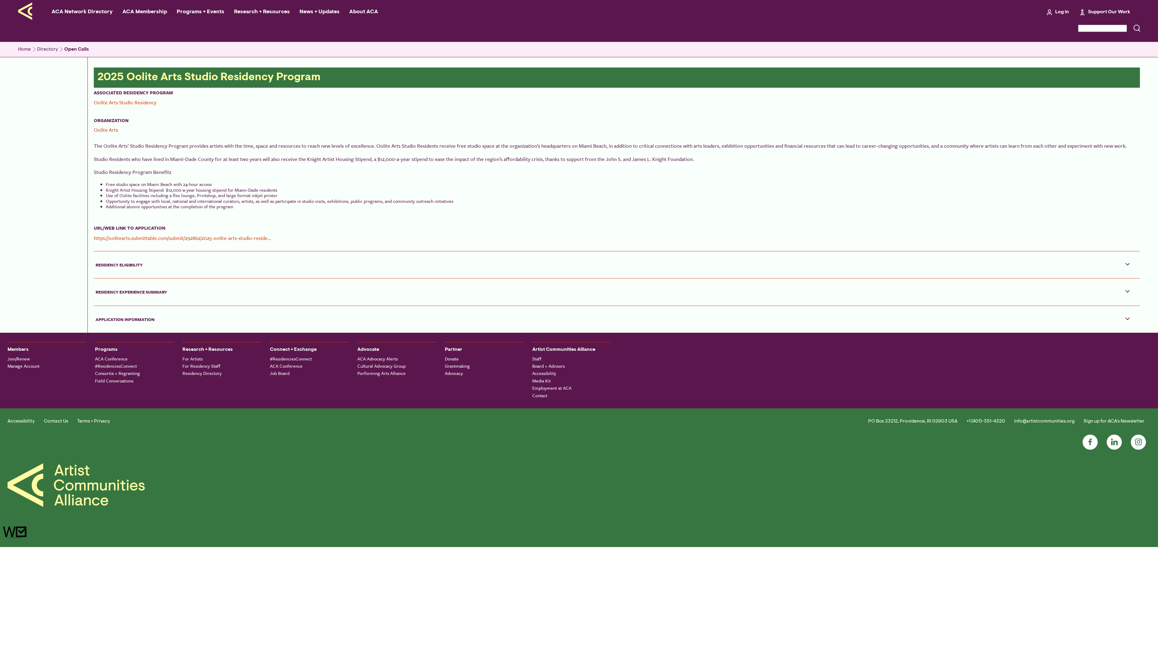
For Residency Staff (201, 366)
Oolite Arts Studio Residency (125, 102)
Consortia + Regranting (117, 373)
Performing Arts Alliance (381, 373)
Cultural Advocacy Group (381, 366)
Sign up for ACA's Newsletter (1114, 421)
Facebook (1090, 442)
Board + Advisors (548, 366)
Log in (1062, 12)
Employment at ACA (551, 388)
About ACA (363, 12)
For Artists (192, 358)
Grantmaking (457, 366)
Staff (536, 358)
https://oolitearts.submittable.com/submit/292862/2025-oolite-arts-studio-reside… (182, 238)
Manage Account (24, 366)
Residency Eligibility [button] (119, 265)
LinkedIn (1114, 442)
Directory (47, 49)
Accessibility (544, 373)
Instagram (1138, 442)
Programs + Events (200, 12)
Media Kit (541, 380)
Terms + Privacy (93, 421)
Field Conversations (114, 380)
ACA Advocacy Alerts (377, 358)
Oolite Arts (106, 130)
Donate (452, 358)
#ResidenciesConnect (116, 366)
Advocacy (454, 373)
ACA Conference (111, 358)
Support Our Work (1109, 12)
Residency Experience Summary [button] (131, 292)
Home (24, 49)
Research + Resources (262, 12)
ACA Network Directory (82, 12)
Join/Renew (19, 358)
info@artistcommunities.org (1044, 421)
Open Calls (76, 49)
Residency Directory (202, 373)
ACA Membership (144, 12)
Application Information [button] (125, 319)
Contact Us (56, 421)
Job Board (280, 373)
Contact (539, 395)
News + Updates (319, 12)
